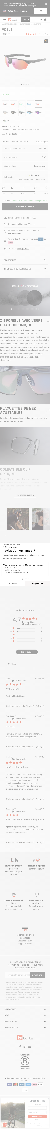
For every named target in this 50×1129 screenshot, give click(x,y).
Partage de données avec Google (16, 572)
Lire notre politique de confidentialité (15, 559)
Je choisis (12, 583)
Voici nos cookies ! (11, 568)
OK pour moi (37, 583)
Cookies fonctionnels (12, 570)
